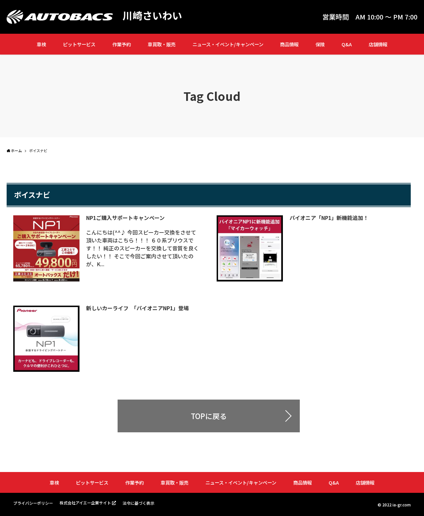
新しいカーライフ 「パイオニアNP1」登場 (137, 308)
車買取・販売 (162, 44)
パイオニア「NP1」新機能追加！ (329, 218)
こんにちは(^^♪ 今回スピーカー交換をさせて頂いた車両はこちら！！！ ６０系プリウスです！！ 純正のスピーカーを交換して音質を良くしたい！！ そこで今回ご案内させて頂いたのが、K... (142, 248)
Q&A (347, 44)
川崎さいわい (152, 15)
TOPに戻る (209, 415)
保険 (320, 44)
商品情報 (289, 44)
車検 (41, 44)
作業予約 (121, 44)
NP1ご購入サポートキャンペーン (125, 218)
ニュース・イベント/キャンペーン (227, 44)
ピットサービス (79, 44)
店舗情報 (378, 44)
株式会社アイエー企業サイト (85, 502)
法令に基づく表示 (138, 503)
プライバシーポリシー (33, 503)
